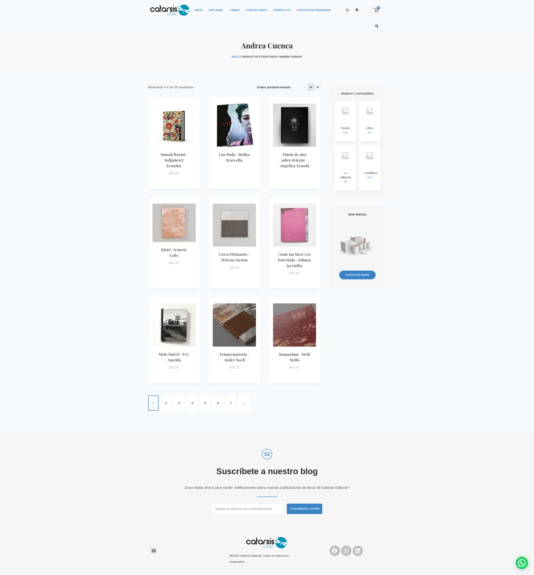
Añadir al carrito (177, 179)
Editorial (216, 10)
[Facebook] (335, 551)
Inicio (199, 10)
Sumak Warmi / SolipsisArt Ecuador (174, 160)
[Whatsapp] (347, 10)
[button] (377, 26)
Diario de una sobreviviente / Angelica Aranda (294, 160)
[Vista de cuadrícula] (311, 87)
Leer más (232, 173)
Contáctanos (256, 10)
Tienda (234, 10)
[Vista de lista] (317, 87)
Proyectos (282, 10)
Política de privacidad (314, 10)
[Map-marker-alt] (357, 10)
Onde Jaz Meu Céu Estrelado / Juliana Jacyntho (294, 260)
